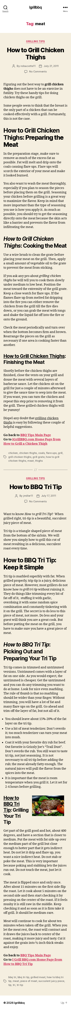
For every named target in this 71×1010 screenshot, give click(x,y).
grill (60, 453)
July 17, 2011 (48, 495)
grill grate (38, 457)
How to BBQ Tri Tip (35, 487)
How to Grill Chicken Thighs (35, 53)
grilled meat (38, 977)
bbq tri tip (23, 977)
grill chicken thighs (19, 457)
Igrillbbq (35, 7)
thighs (39, 460)
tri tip (20, 985)
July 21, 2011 (51, 66)
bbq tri (12, 977)
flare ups (51, 453)
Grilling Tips (35, 41)
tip (9, 985)
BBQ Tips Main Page (35, 435)
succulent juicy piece (51, 981)
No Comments (38, 71)
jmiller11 (28, 495)
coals (41, 453)
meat (30, 460)
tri (14, 985)
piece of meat (28, 981)
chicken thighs (28, 453)
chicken (13, 453)
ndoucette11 (28, 66)
